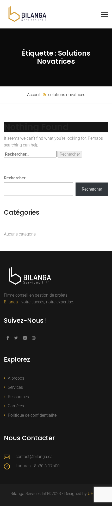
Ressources (18, 396)
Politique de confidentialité (32, 415)
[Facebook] (7, 338)
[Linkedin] (25, 338)
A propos (16, 378)
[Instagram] (32, 338)
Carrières (16, 405)
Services (15, 387)
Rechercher (15, 177)
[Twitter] (16, 338)
